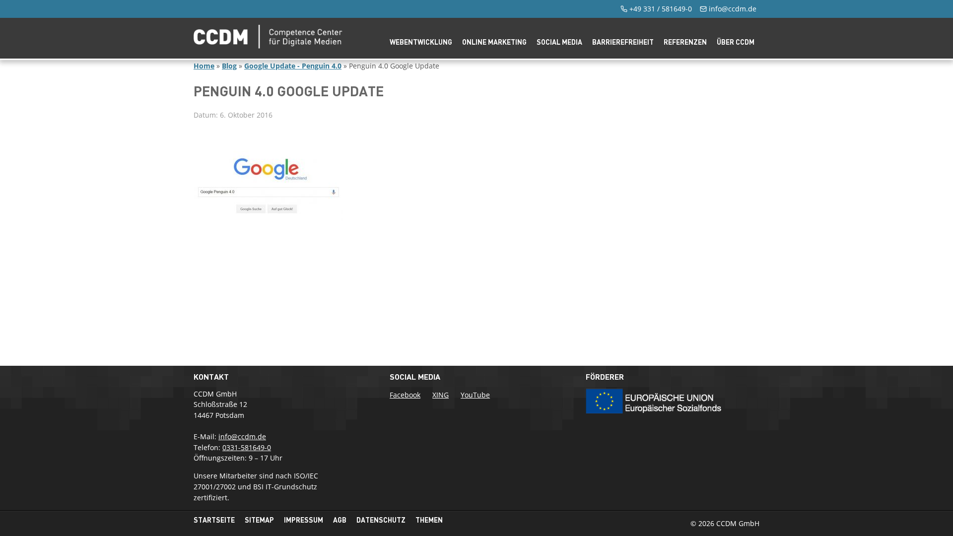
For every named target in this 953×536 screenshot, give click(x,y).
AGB (339, 520)
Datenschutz (381, 520)
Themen (429, 520)
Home (204, 65)
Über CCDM (735, 42)
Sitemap (259, 520)
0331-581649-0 (246, 447)
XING (440, 395)
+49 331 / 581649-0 (660, 8)
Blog (229, 65)
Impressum (303, 520)
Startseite (214, 520)
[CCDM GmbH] (268, 45)
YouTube (475, 395)
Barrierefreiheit (623, 42)
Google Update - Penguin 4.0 (292, 65)
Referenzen (685, 42)
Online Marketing (494, 42)
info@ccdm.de (732, 8)
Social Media (559, 42)
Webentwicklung (421, 42)
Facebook (405, 395)
